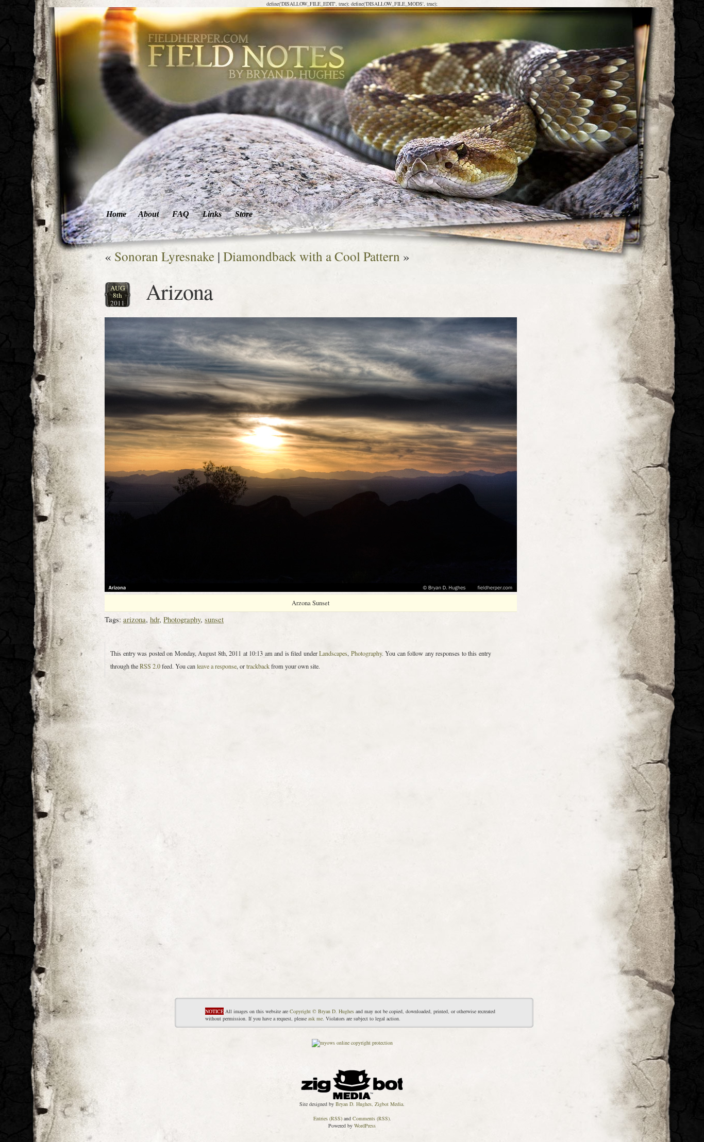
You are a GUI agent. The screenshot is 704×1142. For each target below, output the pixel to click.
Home (116, 214)
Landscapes (333, 653)
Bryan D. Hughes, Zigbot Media (369, 1103)
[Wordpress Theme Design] (352, 1081)
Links (212, 214)
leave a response (217, 666)
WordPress (365, 1125)
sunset (214, 619)
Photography (181, 619)
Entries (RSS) (327, 1118)
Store (244, 214)
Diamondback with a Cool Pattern (311, 256)
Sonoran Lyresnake (164, 256)
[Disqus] (311, 868)
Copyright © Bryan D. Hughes (322, 1011)
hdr (154, 619)
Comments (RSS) (371, 1118)
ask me (315, 1018)
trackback (258, 666)
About (148, 214)
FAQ (180, 214)
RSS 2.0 (150, 666)
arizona (134, 619)
